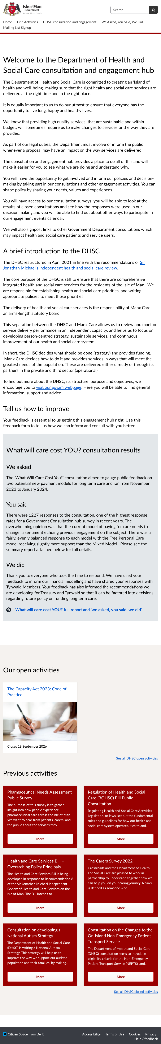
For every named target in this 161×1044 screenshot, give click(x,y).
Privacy (150, 1034)
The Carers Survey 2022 (110, 860)
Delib (40, 1034)
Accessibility (91, 1034)
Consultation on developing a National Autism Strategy (34, 932)
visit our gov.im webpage (58, 387)
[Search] (153, 10)
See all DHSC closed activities (136, 991)
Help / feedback (146, 1039)
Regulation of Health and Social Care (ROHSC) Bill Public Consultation (116, 797)
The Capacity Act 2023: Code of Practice (36, 691)
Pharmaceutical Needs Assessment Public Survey (39, 794)
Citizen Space (18, 1034)
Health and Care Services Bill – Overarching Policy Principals (35, 863)
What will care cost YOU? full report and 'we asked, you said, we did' (78, 609)
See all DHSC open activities (137, 758)
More (40, 839)
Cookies (135, 1034)
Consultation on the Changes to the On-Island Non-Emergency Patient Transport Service (120, 935)
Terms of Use (114, 1034)
